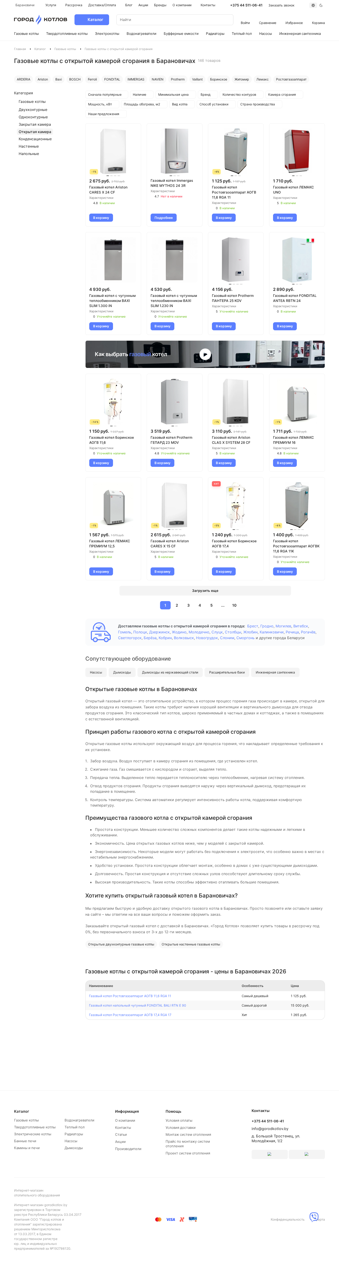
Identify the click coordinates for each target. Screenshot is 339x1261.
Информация (127, 1111)
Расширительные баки (227, 672)
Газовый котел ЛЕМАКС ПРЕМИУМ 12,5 (109, 543)
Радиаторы (74, 1134)
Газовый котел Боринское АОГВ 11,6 (111, 440)
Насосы (96, 672)
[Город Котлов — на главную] (40, 20)
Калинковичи (272, 632)
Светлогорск (130, 637)
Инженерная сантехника (275, 672)
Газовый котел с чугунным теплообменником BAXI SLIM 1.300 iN (112, 300)
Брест (252, 626)
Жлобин (250, 632)
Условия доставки (181, 1127)
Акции (120, 1141)
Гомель (124, 632)
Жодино (179, 632)
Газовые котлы (65, 49)
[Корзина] (318, 16)
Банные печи (25, 1141)
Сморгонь (245, 637)
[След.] (245, 605)
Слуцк (217, 632)
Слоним (227, 637)
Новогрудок (207, 637)
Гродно (267, 626)
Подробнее (164, 218)
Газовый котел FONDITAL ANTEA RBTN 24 (294, 298)
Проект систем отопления (188, 1153)
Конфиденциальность (288, 1219)
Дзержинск (159, 632)
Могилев (283, 626)
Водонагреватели (79, 1120)
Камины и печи (27, 1148)
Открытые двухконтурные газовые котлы (121, 944)
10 (234, 605)
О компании (125, 1120)
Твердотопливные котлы (35, 1127)
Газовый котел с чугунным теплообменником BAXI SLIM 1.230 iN (174, 300)
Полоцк (140, 632)
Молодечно (199, 632)
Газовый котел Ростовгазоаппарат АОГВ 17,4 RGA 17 (130, 1015)
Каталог (40, 49)
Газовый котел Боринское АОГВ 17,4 (234, 543)
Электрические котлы (32, 1134)
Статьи (121, 1134)
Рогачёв (308, 632)
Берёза (150, 637)
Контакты (123, 1127)
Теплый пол (75, 1127)
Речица (292, 632)
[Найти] (225, 19)
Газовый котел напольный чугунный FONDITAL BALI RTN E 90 (137, 1005)
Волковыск (184, 637)
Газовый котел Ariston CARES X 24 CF (108, 189)
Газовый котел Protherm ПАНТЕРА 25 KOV (233, 298)
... (223, 605)
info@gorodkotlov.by (270, 1128)
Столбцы (233, 632)
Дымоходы (122, 672)
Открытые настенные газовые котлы (191, 944)
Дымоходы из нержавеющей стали (170, 672)
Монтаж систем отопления (188, 1134)
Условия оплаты (179, 1120)
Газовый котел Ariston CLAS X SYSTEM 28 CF (231, 440)
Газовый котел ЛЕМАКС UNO (293, 189)
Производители (128, 1149)
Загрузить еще (205, 590)
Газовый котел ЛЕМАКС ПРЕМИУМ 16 (293, 440)
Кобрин (165, 637)
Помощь (173, 1111)
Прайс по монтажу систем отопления (188, 1143)
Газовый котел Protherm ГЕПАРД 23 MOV (171, 440)
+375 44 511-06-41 (246, 5)
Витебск (300, 626)
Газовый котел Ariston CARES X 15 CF (170, 543)
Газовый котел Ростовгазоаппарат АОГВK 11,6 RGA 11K (296, 546)
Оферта (319, 1219)
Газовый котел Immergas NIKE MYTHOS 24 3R (172, 183)
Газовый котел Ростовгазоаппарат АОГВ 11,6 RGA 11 (234, 192)
